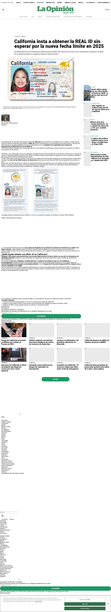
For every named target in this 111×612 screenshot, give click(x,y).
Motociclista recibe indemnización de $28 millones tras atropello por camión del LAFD (100, 157)
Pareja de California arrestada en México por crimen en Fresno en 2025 (13, 342)
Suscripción (4, 456)
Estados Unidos (29, 2)
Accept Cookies (85, 608)
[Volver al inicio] (55, 480)
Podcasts (4, 450)
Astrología (95, 103)
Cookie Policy (38, 601)
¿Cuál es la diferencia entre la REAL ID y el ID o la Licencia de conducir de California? (28, 302)
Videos (18, 2)
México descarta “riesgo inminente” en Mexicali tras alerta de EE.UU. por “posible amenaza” (99, 126)
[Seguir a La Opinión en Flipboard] (29, 413)
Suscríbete (5, 519)
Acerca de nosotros (7, 462)
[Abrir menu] (3, 10)
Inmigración (50, 2)
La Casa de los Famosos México (73, 16)
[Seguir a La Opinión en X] (8, 413)
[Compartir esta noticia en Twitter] (12, 130)
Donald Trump (23, 16)
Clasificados (5, 451)
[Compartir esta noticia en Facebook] (8, 130)
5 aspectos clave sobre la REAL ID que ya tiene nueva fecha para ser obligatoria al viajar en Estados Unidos (35, 303)
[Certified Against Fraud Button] (7, 475)
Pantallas (89, 16)
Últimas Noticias (7, 2)
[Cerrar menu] (2, 509)
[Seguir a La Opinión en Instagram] (12, 413)
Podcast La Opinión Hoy (52, 16)
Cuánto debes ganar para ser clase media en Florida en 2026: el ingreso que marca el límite (99, 93)
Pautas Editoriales (6, 465)
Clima (3, 458)
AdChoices (4, 467)
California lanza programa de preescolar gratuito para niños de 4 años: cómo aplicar (97, 367)
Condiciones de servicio (63, 319)
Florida (92, 87)
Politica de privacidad (7, 464)
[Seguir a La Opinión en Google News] (25, 413)
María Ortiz (7, 121)
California (23, 36)
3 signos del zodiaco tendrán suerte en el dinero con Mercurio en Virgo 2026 (99, 141)
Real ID (7, 308)
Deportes (4, 433)
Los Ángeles (90, 2)
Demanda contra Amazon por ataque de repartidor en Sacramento (41, 367)
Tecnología (4, 440)
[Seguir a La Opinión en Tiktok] (20, 413)
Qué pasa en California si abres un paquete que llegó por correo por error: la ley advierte (13, 368)
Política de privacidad (39, 319)
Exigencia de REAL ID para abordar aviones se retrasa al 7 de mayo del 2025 (26, 305)
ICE (32, 16)
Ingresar (107, 9)
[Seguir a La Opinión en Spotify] (37, 413)
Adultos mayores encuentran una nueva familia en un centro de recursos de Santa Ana (41, 342)
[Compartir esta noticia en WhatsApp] (3, 130)
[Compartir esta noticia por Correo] (16, 130)
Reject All (84, 604)
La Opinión (17, 36)
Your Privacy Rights (85, 599)
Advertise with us (6, 461)
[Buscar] (2, 515)
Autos (3, 439)
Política (40, 2)
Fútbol (39, 16)
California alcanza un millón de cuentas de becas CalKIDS (97, 341)
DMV (2, 308)
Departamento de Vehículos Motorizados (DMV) (17, 142)
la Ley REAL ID (27, 146)
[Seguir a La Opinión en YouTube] (16, 413)
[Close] (108, 604)
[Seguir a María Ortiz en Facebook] (3, 126)
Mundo (59, 2)
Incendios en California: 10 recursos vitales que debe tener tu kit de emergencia (67, 367)
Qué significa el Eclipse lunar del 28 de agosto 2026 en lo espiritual (100, 108)
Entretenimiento (6, 431)
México (80, 2)
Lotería (2, 525)
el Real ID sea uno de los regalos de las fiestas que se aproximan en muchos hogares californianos (51, 158)
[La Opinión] (55, 9)
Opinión (3, 436)
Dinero (3, 434)
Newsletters (5, 470)
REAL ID (31, 143)
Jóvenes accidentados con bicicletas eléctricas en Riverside (68, 342)
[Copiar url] (5, 135)
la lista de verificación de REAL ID (55, 299)
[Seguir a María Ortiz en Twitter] (8, 126)
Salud (3, 437)
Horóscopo (4, 459)
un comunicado (25, 148)
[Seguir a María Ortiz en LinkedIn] (12, 126)
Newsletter (4, 453)
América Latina (70, 2)
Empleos (4, 454)
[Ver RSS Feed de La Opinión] (41, 413)
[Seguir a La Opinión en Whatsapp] (33, 413)
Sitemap (3, 472)
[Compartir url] (3, 139)
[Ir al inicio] (55, 386)
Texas (3, 444)
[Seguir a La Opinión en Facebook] (3, 413)
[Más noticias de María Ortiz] (5, 113)
